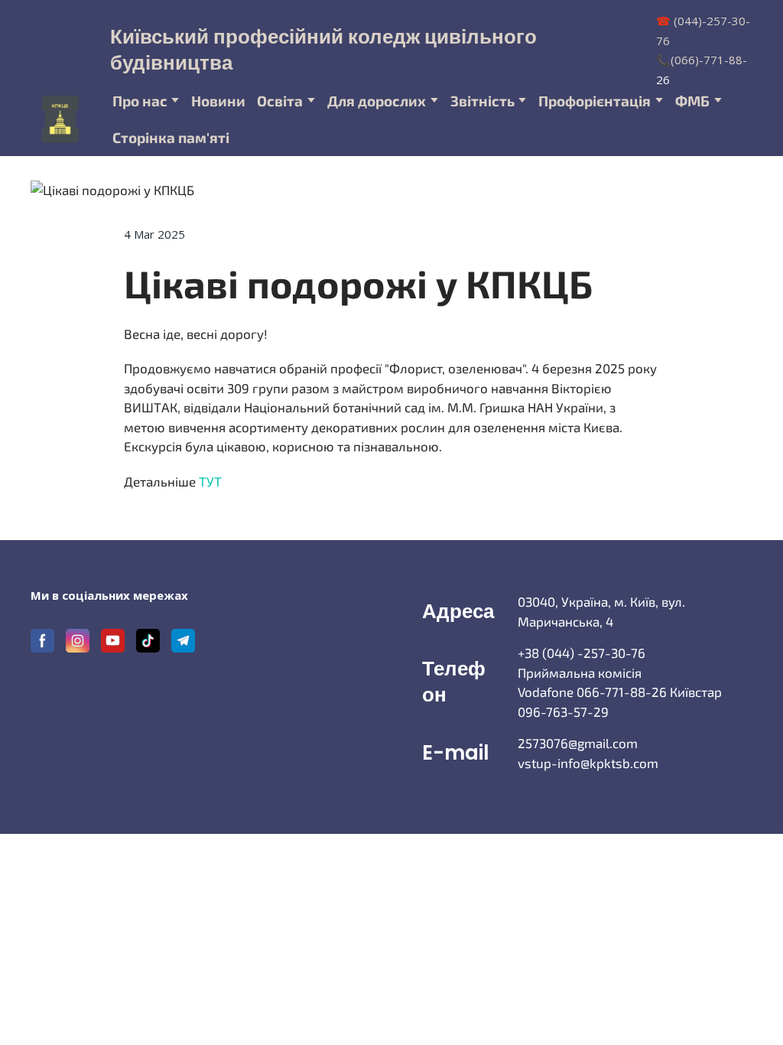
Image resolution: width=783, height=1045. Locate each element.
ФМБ (692, 100)
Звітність (482, 100)
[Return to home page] (60, 119)
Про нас (139, 100)
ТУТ (210, 481)
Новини (218, 100)
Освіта (280, 100)
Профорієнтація (594, 100)
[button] (42, 641)
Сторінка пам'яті (170, 137)
